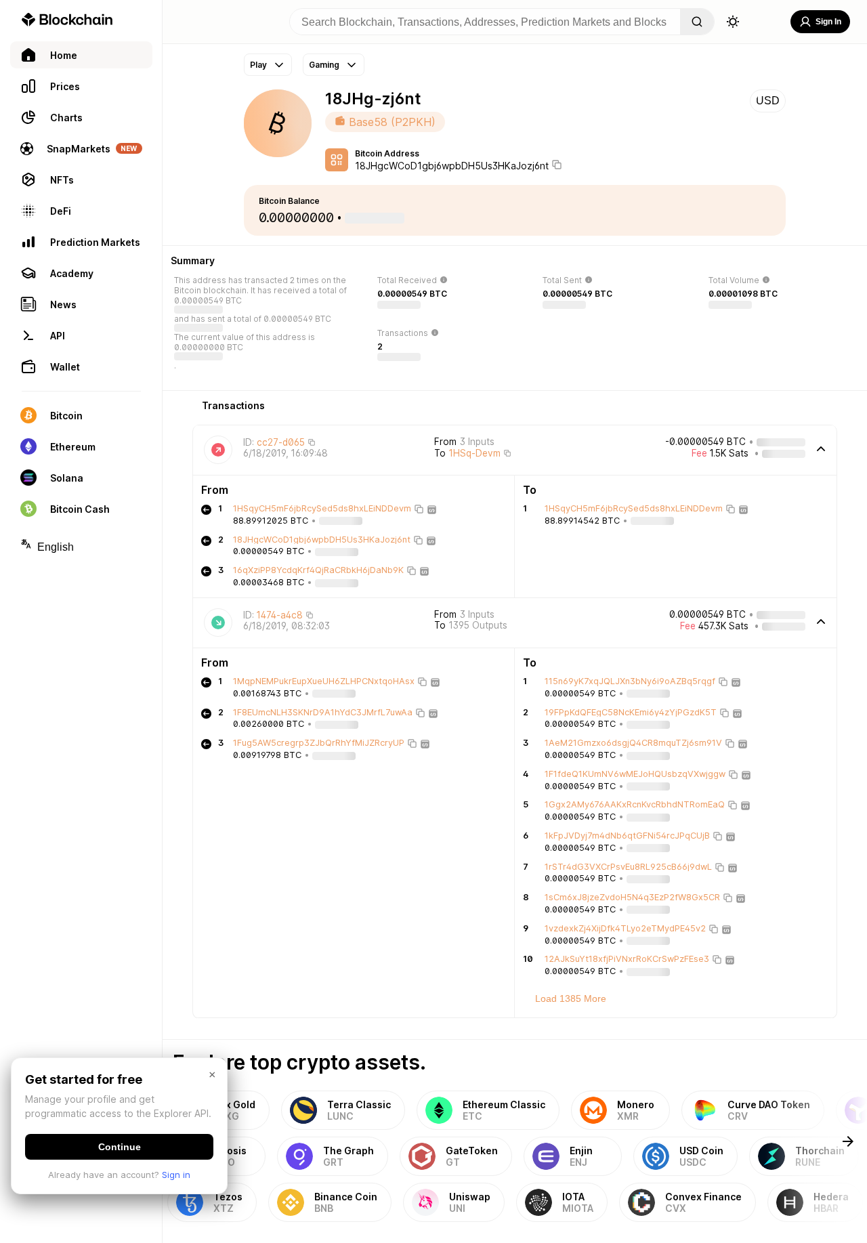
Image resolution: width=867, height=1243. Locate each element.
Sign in (176, 1174)
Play (258, 65)
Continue (119, 1146)
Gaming (324, 65)
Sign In (828, 21)
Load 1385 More (570, 998)
